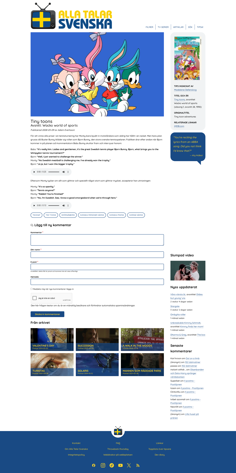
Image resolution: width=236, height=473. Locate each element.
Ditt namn (35, 249)
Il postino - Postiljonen (192, 388)
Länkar (159, 443)
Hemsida (35, 277)
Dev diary (160, 454)
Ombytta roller (178, 314)
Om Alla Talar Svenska (76, 449)
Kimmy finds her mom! (191, 326)
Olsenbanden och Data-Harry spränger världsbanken (187, 373)
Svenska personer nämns (92, 215)
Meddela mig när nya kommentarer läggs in (53, 289)
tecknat (36, 215)
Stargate (174, 306)
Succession (86, 345)
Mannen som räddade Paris (142, 370)
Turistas (39, 370)
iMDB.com (179, 126)
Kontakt (76, 443)
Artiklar (178, 27)
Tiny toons (179, 99)
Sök (190, 27)
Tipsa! (200, 27)
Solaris (83, 370)
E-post (34, 262)
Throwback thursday (118, 449)
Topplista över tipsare (159, 449)
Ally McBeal (197, 155)
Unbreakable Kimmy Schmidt (185, 322)
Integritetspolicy (76, 454)
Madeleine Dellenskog (185, 89)
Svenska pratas (116, 215)
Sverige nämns (136, 215)
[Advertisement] (187, 209)
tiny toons (51, 215)
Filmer (149, 27)
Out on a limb (193, 358)
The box (201, 334)
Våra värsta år (177, 294)
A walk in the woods (137, 345)
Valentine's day (43, 345)
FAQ (118, 443)
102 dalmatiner (192, 362)
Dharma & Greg (178, 334)
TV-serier (163, 27)
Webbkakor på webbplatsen (117, 454)
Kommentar (36, 232)
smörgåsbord (68, 215)
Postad (40, 348)
